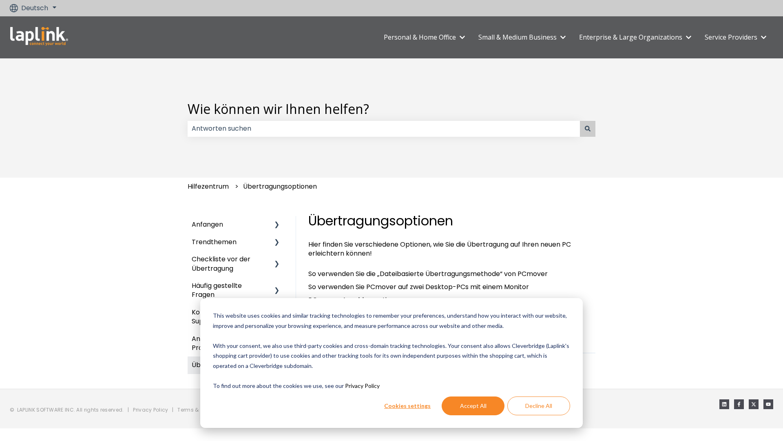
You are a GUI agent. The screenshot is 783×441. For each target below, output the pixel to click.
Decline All (538, 405)
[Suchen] (587, 128)
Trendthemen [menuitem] (214, 242)
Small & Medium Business (517, 37)
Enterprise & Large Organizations (630, 37)
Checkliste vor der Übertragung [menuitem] (221, 263)
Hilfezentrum (208, 186)
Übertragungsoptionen (280, 186)
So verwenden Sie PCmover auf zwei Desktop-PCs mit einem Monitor (418, 287)
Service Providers (731, 37)
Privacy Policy (362, 385)
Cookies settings (407, 405)
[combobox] (384, 128)
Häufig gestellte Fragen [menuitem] (217, 290)
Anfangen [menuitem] (207, 224)
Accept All (473, 405)
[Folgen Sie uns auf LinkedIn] (724, 404)
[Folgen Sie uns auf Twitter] (754, 404)
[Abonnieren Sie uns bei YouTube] (768, 404)
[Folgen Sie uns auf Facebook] (739, 404)
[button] (276, 225)
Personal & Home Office (420, 37)
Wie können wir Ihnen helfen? (278, 109)
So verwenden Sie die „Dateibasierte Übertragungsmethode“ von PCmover (428, 273)
